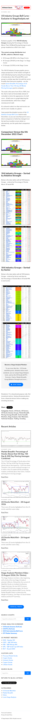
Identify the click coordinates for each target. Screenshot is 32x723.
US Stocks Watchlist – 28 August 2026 (15, 503)
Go (28, 619)
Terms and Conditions (6, 712)
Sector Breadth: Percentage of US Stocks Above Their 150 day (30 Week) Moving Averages (14, 86)
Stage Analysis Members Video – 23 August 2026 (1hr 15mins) (15, 574)
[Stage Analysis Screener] (16, 7)
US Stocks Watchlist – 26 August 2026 (15, 538)
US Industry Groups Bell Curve (15, 113)
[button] (16, 438)
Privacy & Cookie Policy (6, 715)
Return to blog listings (12, 678)
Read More (4, 477)
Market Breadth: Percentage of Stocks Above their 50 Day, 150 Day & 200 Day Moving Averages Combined (15, 455)
